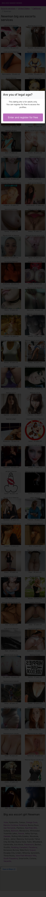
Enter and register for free (23, 117)
